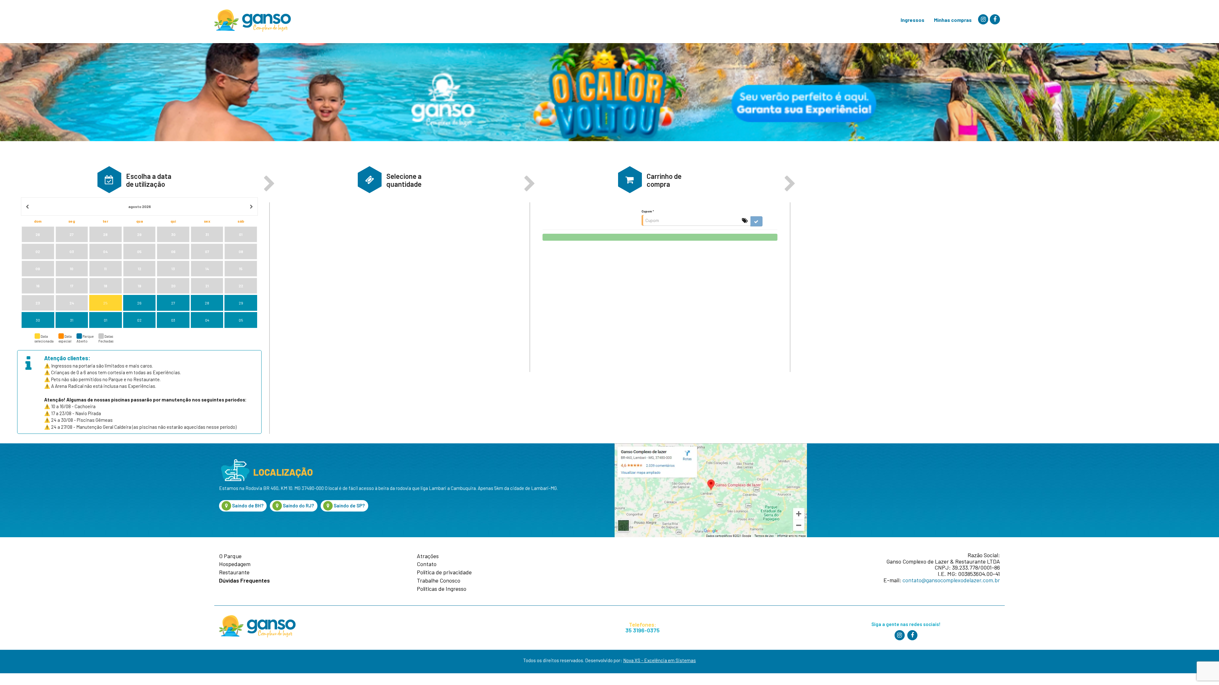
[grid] (139, 263)
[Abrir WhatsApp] (1201, 669)
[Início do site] (252, 21)
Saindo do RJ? (298, 505)
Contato (426, 564)
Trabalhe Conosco (438, 580)
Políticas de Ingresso (441, 589)
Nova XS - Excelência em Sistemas (659, 660)
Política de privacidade (444, 572)
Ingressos (912, 20)
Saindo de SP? (349, 505)
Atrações (428, 556)
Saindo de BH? (247, 505)
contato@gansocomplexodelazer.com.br (951, 580)
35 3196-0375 (642, 630)
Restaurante (234, 572)
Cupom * (648, 211)
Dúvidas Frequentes (244, 580)
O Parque (230, 556)
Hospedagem (234, 564)
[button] (109, 179)
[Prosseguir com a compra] (660, 237)
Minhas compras (953, 20)
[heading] (139, 206)
